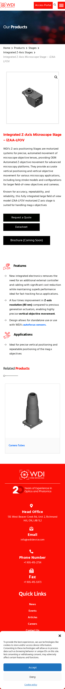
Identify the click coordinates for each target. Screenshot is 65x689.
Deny (32, 677)
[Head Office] (31, 505)
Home (6, 48)
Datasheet (21, 227)
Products (19, 48)
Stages (33, 48)
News (32, 604)
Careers (32, 624)
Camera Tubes (17, 445)
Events (33, 611)
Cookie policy (30, 684)
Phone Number (32, 558)
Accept (33, 667)
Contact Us (32, 630)
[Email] (31, 528)
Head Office (32, 512)
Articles (32, 617)
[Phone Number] (31, 551)
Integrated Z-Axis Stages (18, 52)
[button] (60, 635)
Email (32, 535)
